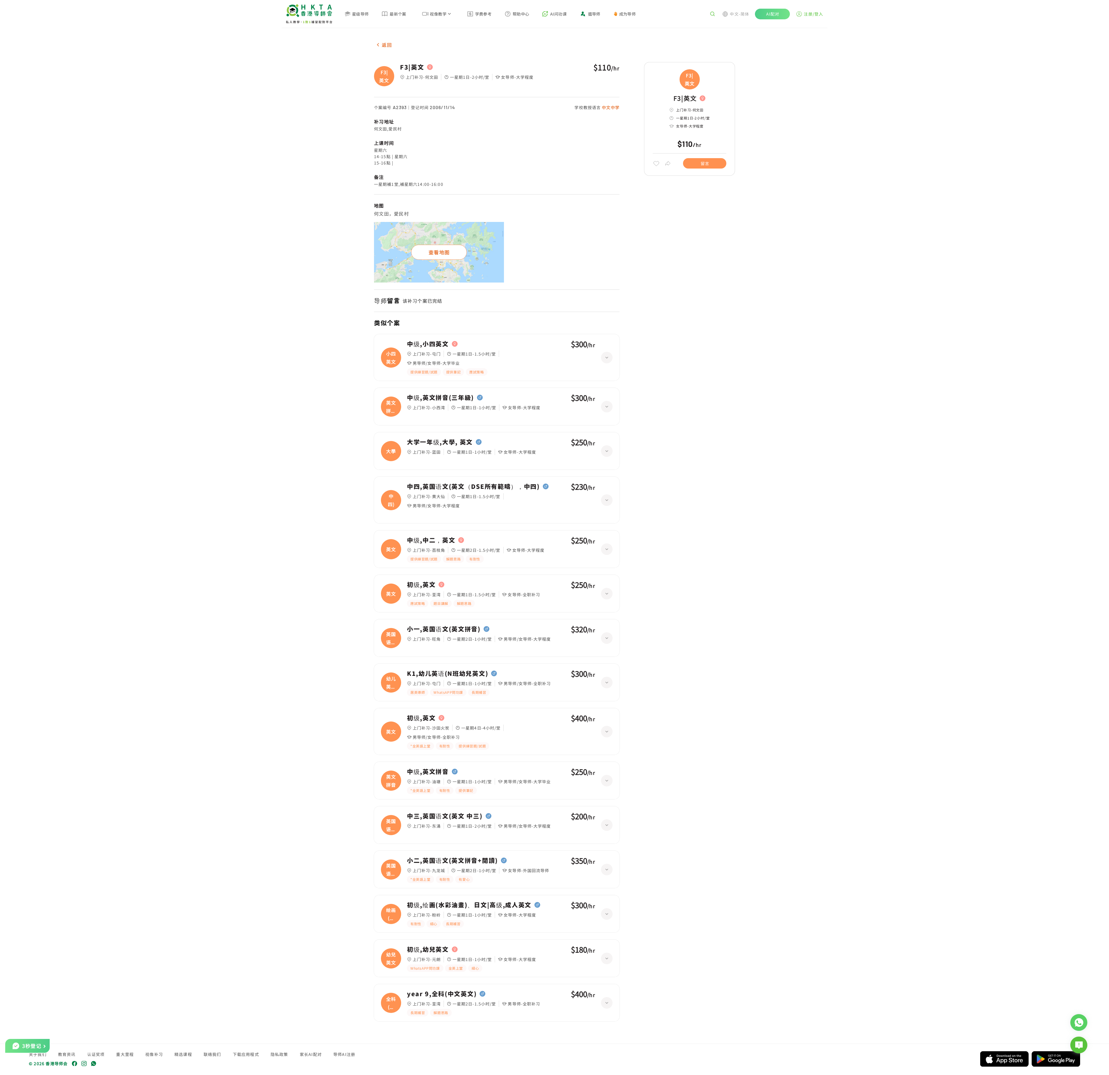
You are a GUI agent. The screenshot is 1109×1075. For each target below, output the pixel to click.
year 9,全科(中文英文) (442, 994)
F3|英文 (412, 67)
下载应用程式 (246, 1054)
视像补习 (154, 1054)
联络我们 (212, 1054)
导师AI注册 (344, 1054)
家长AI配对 (311, 1054)
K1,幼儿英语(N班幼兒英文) (447, 674)
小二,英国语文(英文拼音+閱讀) (452, 861)
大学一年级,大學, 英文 (440, 442)
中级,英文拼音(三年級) (440, 398)
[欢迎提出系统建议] (1078, 1045)
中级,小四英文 (428, 344)
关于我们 (37, 1054)
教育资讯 (67, 1054)
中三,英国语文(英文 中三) (445, 816)
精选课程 (183, 1054)
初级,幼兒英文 (428, 949)
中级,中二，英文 (431, 540)
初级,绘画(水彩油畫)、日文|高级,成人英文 (469, 905)
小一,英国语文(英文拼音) (444, 629)
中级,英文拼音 (428, 772)
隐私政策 (279, 1054)
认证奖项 (96, 1054)
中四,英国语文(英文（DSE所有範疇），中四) (473, 487)
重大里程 (125, 1054)
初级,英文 (421, 585)
